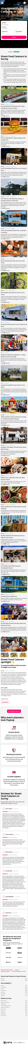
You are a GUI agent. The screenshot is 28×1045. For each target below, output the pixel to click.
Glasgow (3, 995)
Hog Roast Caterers (5, 1002)
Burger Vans (3, 1009)
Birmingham (3, 987)
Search (19, 2)
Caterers (17, 969)
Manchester (3, 990)
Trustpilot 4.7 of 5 (19, 1042)
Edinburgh (3, 993)
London (2, 985)
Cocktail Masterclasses (6, 1005)
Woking (2, 978)
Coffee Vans (3, 1015)
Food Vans (3, 1012)
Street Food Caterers (5, 971)
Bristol (2, 988)
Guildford (3, 980)
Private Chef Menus (5, 1007)
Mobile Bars (3, 1004)
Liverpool (3, 992)
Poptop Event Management (7, 969)
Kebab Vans (3, 1014)
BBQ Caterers (4, 1000)
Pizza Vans (3, 1010)
